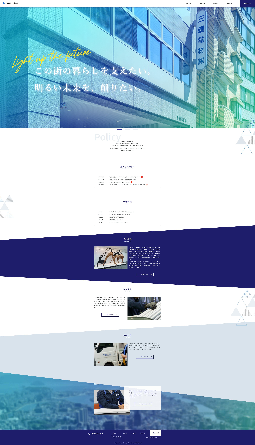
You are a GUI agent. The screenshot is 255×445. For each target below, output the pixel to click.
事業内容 (202, 3)
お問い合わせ (247, 3)
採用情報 (229, 3)
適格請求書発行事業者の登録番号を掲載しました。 (122, 212)
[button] (119, 129)
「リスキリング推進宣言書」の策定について (120, 182)
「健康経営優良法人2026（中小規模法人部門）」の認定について (125, 177)
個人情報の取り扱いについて (153, 437)
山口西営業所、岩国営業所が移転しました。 (120, 214)
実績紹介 (215, 3)
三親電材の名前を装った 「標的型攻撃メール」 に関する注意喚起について (127, 185)
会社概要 (188, 3)
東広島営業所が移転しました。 (117, 217)
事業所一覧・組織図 (116, 437)
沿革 (112, 435)
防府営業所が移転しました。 (116, 220)
